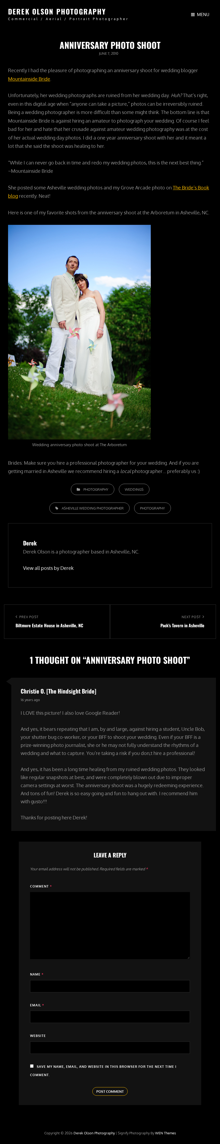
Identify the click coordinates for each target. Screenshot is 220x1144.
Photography (95, 489)
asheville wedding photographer (93, 508)
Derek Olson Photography (57, 11)
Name (36, 974)
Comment (41, 886)
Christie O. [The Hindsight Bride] (58, 691)
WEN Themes (165, 1133)
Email (37, 1005)
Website (38, 1036)
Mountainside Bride (29, 79)
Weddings (134, 489)
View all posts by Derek (48, 568)
